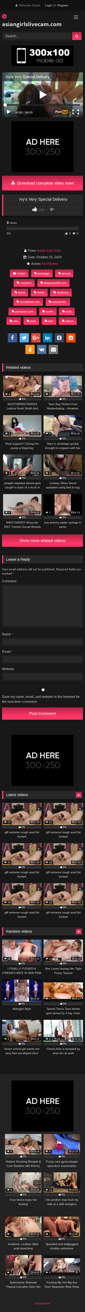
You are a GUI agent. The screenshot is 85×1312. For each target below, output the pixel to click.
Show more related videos (42, 540)
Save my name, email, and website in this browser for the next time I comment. (41, 699)
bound (66, 273)
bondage (43, 273)
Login (48, 5)
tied (50, 321)
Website (8, 669)
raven (49, 311)
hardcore (63, 292)
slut (15, 321)
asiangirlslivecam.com (29, 24)
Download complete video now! (45, 183)
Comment (9, 581)
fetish (40, 292)
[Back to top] (72, 1300)
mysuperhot (42, 1303)
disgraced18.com (55, 282)
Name (7, 634)
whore (70, 321)
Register (63, 5)
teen (33, 321)
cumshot (25, 282)
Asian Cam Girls (49, 250)
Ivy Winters (50, 263)
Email (7, 651)
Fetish (21, 273)
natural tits (59, 301)
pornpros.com (24, 311)
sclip (69, 311)
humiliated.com (30, 301)
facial (21, 292)
